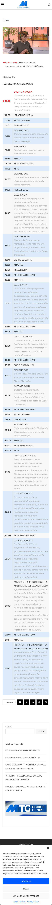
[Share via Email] (45, 702)
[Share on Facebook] (20, 702)
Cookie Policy (19, 902)
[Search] (49, 4)
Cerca (8, 726)
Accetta (26, 881)
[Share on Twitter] (26, 702)
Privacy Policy (33, 902)
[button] (48, 848)
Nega (26, 888)
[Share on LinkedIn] (32, 702)
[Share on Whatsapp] (39, 702)
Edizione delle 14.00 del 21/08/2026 (22, 757)
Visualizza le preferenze (26, 896)
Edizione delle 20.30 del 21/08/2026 (22, 750)
